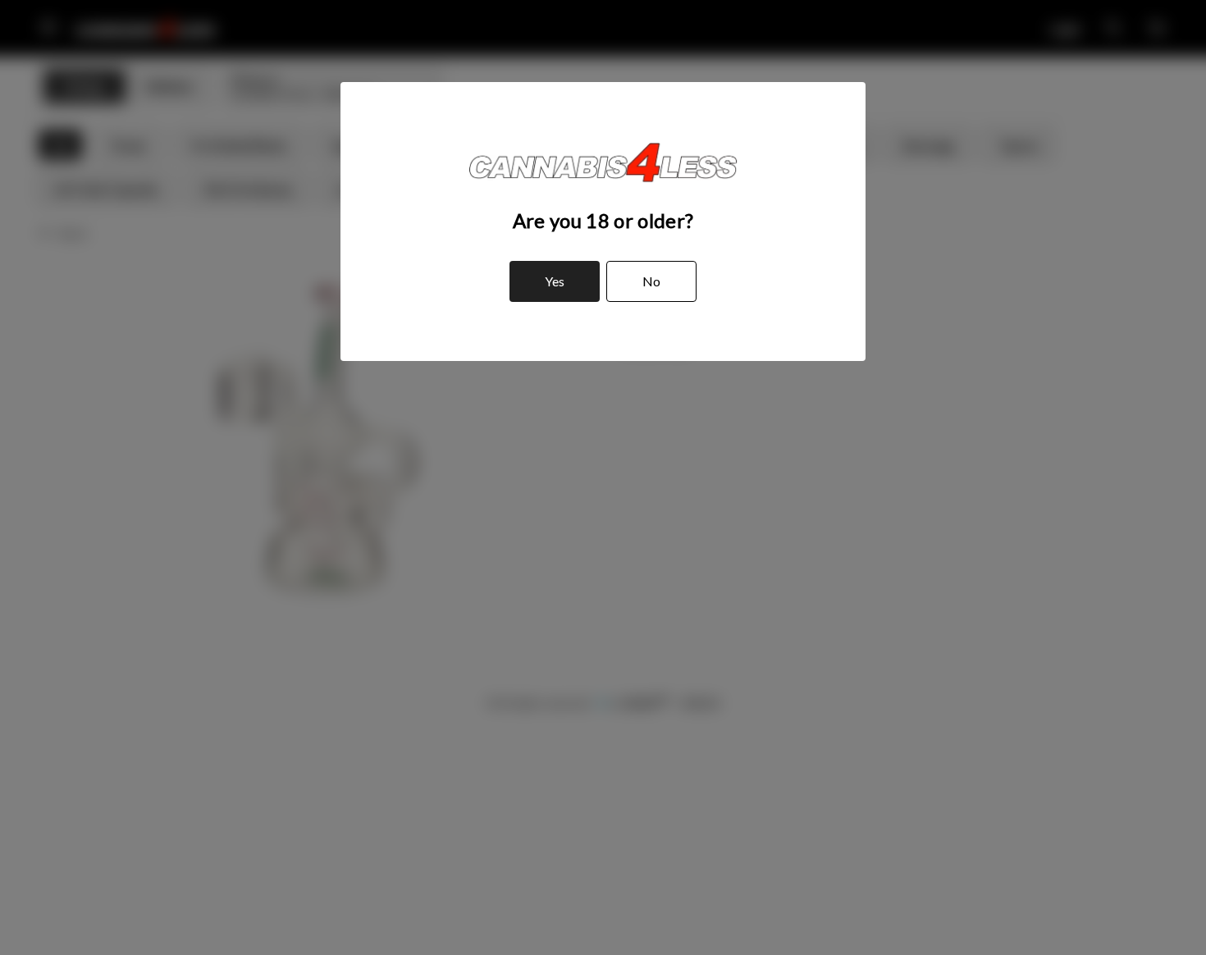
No (651, 281)
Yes (554, 281)
